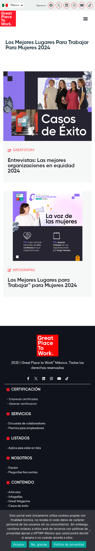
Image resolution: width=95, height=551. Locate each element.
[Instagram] (74, 5)
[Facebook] (51, 5)
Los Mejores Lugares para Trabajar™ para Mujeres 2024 (42, 282)
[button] (85, 18)
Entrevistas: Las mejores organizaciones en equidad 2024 (41, 166)
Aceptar (19, 544)
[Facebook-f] (28, 378)
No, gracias (39, 544)
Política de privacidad (69, 544)
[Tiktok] (90, 5)
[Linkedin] (66, 5)
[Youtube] (82, 5)
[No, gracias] (89, 530)
